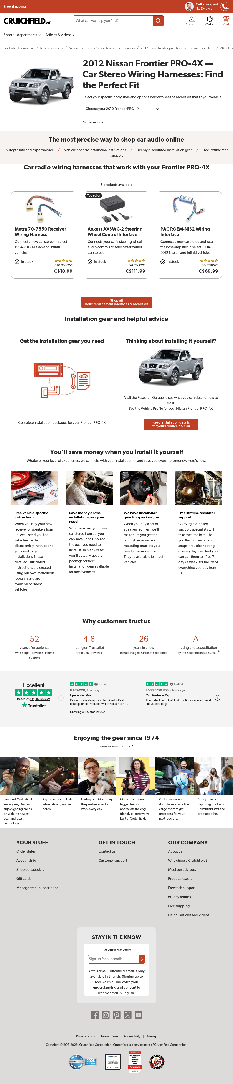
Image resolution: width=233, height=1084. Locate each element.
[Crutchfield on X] (127, 1015)
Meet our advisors (182, 870)
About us (175, 851)
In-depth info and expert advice (29, 150)
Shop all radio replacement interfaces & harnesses (116, 302)
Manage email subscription (37, 888)
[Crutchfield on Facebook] (94, 1015)
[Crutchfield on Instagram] (105, 1015)
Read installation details (171, 424)
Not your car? (93, 122)
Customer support (113, 861)
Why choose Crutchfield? (188, 861)
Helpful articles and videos (188, 915)
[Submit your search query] (158, 20)
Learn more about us (115, 746)
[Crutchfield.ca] (27, 20)
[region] (116, 792)
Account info (26, 861)
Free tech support (181, 888)
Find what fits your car (19, 48)
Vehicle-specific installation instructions (94, 150)
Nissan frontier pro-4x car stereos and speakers (102, 48)
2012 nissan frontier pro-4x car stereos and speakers (177, 48)
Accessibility (132, 1036)
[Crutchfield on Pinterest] (116, 1015)
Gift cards (23, 879)
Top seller (93, 195)
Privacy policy (85, 1036)
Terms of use (109, 1036)
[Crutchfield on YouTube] (138, 1015)
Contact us (107, 851)
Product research (181, 879)
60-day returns (179, 897)
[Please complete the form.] (142, 959)
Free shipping (15, 6)
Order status (26, 851)
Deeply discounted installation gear (164, 150)
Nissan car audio (51, 48)
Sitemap (151, 1036)
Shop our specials (30, 870)
